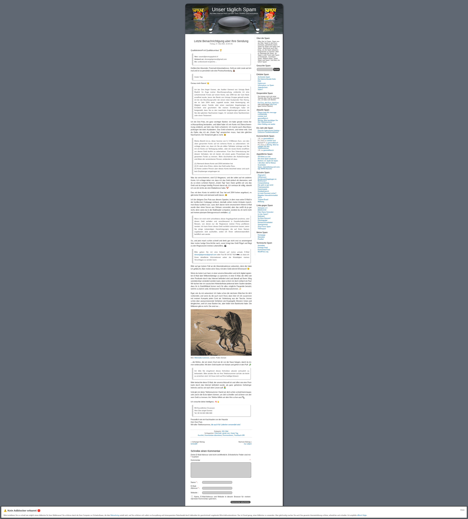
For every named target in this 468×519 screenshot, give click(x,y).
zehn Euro (273, 104)
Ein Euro (261, 103)
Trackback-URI (239, 435)
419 (223, 431)
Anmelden (261, 245)
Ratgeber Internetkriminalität (268, 195)
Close (462, 510)
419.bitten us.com (264, 157)
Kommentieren (228, 435)
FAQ (259, 81)
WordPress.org (263, 252)
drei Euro (268, 103)
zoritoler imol (262, 116)
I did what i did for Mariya (267, 163)
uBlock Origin (362, 515)
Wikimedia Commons (201, 358)
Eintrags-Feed (263, 247)
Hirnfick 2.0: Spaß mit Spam (268, 161)
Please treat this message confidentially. (267, 113)
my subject (248, 444)
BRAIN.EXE (262, 210)
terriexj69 (194, 444)
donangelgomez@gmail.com (205, 255)
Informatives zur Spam (266, 85)
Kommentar (220, 460)
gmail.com (226, 433)
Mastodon (261, 237)
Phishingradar (262, 220)
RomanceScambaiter (265, 222)
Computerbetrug (263, 183)
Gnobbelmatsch (263, 191)
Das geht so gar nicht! (265, 185)
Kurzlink (201, 435)
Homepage (261, 235)
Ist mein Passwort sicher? (267, 193)
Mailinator (261, 216)
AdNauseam (262, 177)
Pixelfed (260, 239)
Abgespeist (262, 175)
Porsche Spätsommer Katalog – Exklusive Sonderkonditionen (269, 131)
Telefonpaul (262, 229)
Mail (226, 431)
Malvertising (115, 515)
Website (194, 493)
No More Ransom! (264, 218)
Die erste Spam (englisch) (267, 159)
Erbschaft (218, 433)
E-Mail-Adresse (195, 487)
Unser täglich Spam (234, 9)
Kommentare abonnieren (213, 435)
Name (194, 482)
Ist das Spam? (263, 214)
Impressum (262, 83)
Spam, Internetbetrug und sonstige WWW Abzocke (269, 168)
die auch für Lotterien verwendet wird (225, 425)
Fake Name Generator (265, 212)
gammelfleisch (263, 118)
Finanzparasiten (263, 187)
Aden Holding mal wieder (266, 124)
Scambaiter (262, 165)
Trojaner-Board (263, 199)
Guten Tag (234, 433)
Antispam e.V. (263, 208)
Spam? (260, 89)
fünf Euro (275, 103)
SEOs (260, 197)
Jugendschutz (263, 87)
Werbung (261, 202)
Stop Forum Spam (264, 226)
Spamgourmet (263, 224)
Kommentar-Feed (264, 250)
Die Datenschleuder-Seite (267, 79)
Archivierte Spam (264, 77)
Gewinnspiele (262, 189)
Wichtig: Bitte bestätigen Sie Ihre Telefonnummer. (268, 121)
